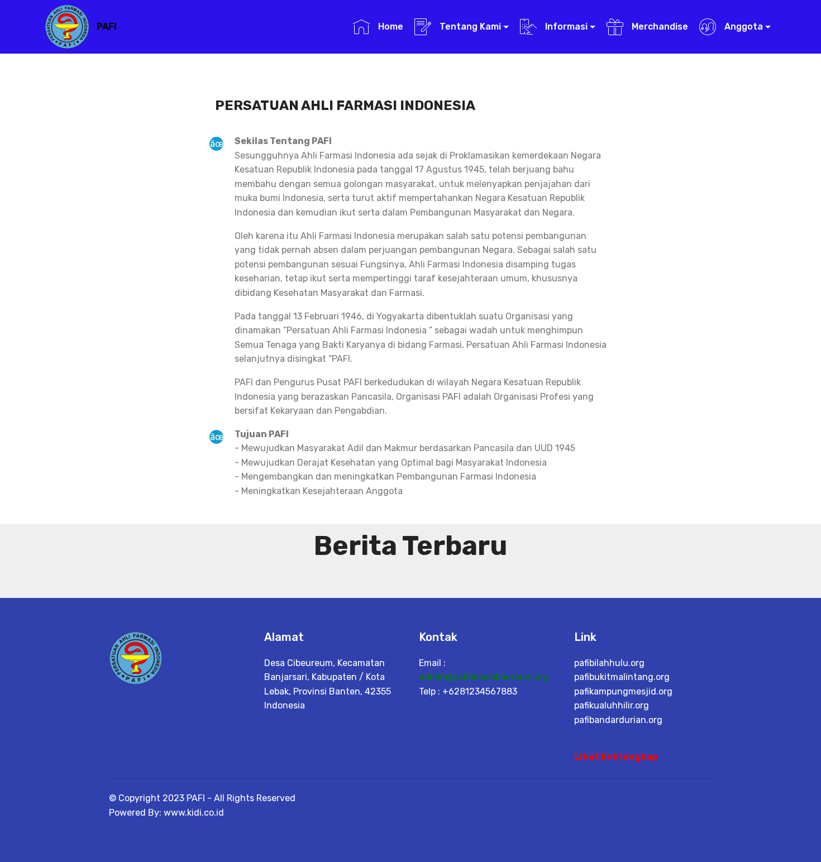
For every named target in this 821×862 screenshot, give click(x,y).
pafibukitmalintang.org (622, 677)
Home (389, 26)
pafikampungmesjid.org (623, 691)
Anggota (742, 26)
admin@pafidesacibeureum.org (484, 677)
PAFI (107, 26)
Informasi (565, 26)
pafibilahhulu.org (609, 663)
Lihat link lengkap (615, 756)
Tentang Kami (469, 26)
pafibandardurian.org (618, 720)
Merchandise (658, 26)
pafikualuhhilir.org (611, 705)
